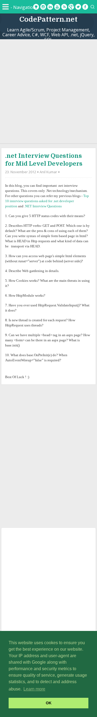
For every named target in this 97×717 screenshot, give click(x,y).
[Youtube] (57, 7)
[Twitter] (78, 7)
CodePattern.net (48, 19)
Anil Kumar (48, 171)
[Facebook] (85, 7)
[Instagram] (43, 7)
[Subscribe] (64, 7)
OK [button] (48, 703)
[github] (36, 7)
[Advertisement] (48, 90)
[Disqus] (48, 455)
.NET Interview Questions (43, 206)
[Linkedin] (50, 7)
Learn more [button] (34, 689)
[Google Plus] (71, 7)
